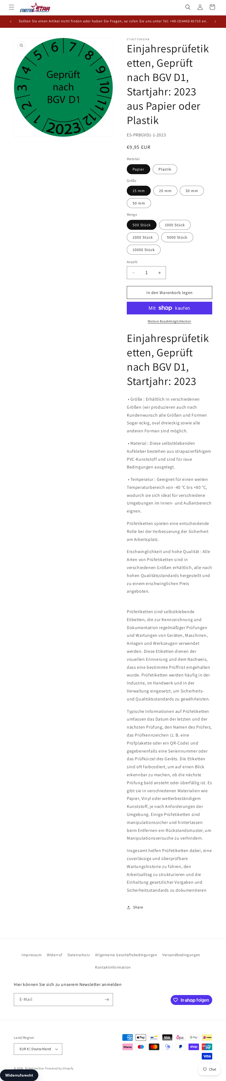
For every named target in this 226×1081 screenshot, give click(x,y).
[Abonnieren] (107, 999)
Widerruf (54, 954)
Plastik (164, 169)
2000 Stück (143, 237)
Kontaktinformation (113, 967)
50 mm (139, 203)
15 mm (139, 190)
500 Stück (142, 224)
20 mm (165, 190)
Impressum (31, 954)
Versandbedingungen (181, 954)
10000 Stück (144, 249)
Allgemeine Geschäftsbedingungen (126, 954)
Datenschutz (79, 954)
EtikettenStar (35, 1068)
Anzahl (132, 262)
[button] (12, 7)
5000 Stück (177, 237)
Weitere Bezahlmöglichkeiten (169, 321)
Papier (138, 169)
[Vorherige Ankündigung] (11, 21)
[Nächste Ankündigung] (215, 21)
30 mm (191, 190)
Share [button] (138, 907)
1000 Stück (175, 224)
